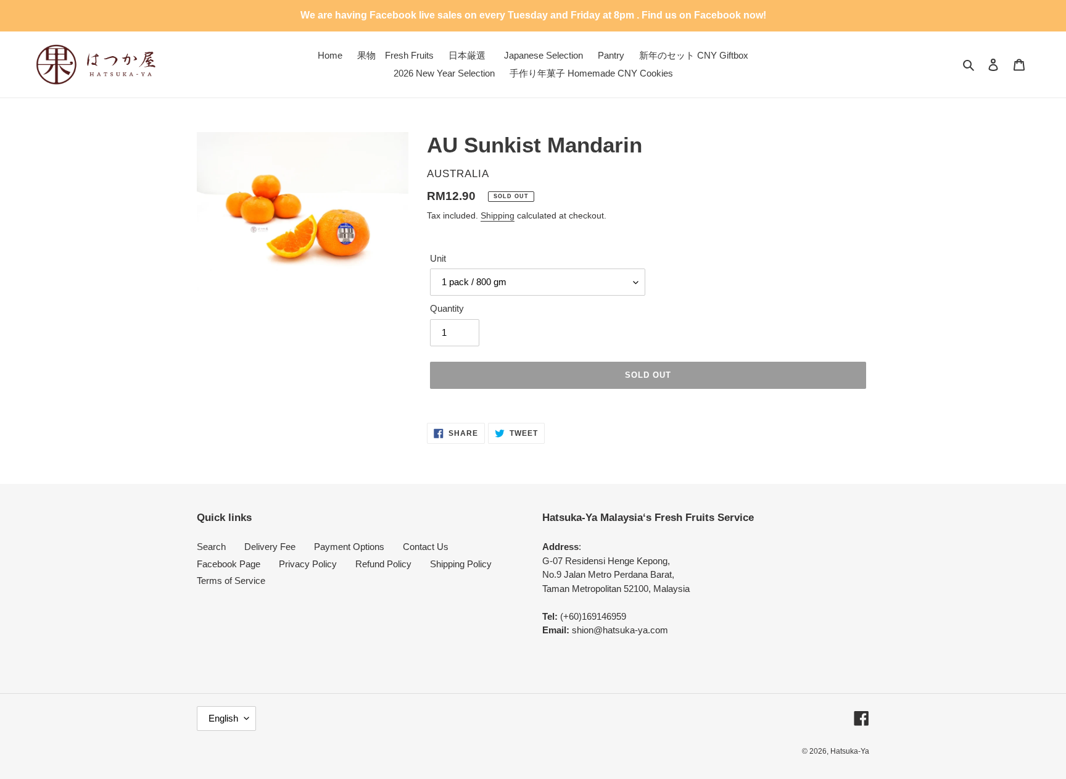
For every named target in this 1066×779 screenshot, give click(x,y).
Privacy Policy (308, 564)
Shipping (497, 215)
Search (211, 546)
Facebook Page (228, 564)
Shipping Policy (461, 564)
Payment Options (349, 546)
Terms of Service (231, 580)
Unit (438, 258)
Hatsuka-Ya (849, 751)
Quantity (447, 308)
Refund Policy (383, 564)
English (223, 718)
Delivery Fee (269, 546)
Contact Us (425, 546)
